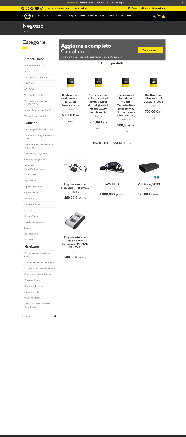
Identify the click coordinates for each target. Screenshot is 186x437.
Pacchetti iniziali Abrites (36, 77)
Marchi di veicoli (58, 15)
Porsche (28, 210)
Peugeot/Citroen (32, 204)
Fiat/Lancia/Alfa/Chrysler (36, 153)
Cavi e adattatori (32, 298)
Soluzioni (31, 123)
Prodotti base (34, 59)
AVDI (27, 71)
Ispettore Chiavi (32, 234)
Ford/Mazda (30, 174)
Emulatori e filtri (32, 292)
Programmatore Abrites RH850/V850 (35, 102)
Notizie (110, 15)
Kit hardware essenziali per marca (37, 255)
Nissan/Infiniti (31, 198)
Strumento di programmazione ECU (39, 137)
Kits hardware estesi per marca (39, 262)
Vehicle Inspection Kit (35, 116)
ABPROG (29, 89)
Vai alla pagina (150, 50)
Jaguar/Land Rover (33, 186)
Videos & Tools (123, 15)
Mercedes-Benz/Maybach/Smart (35, 167)
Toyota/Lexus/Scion (34, 222)
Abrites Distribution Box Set (38, 110)
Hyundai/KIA (30, 180)
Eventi (135, 8)
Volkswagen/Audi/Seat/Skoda (38, 129)
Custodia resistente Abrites (37, 274)
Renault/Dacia (31, 216)
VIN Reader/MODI (33, 95)
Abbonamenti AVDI (34, 65)
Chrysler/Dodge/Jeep (34, 159)
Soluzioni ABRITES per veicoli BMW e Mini (39, 146)
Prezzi (83, 15)
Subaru (27, 228)
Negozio (73, 15)
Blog (102, 15)
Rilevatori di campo (34, 286)
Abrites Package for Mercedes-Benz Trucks (39, 305)
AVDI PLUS (42, 15)
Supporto (92, 15)
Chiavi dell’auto (32, 280)
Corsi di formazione (155, 8)
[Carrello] (159, 16)
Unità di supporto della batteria (39, 268)
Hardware (31, 247)
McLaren (28, 239)
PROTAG (29, 83)
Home (25, 31)
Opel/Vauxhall (31, 192)
